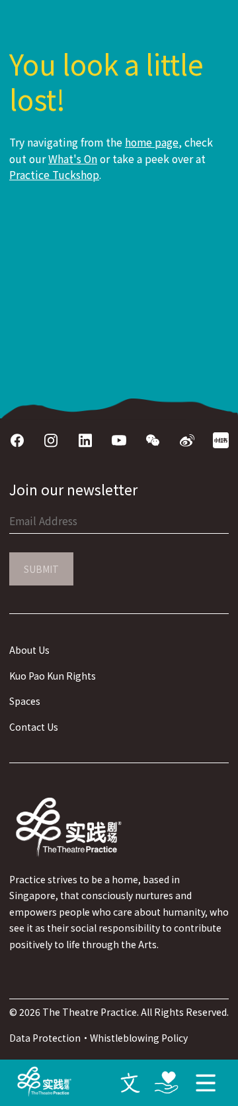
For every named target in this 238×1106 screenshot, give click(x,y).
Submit (41, 569)
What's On (72, 158)
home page (151, 142)
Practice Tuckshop (54, 174)
